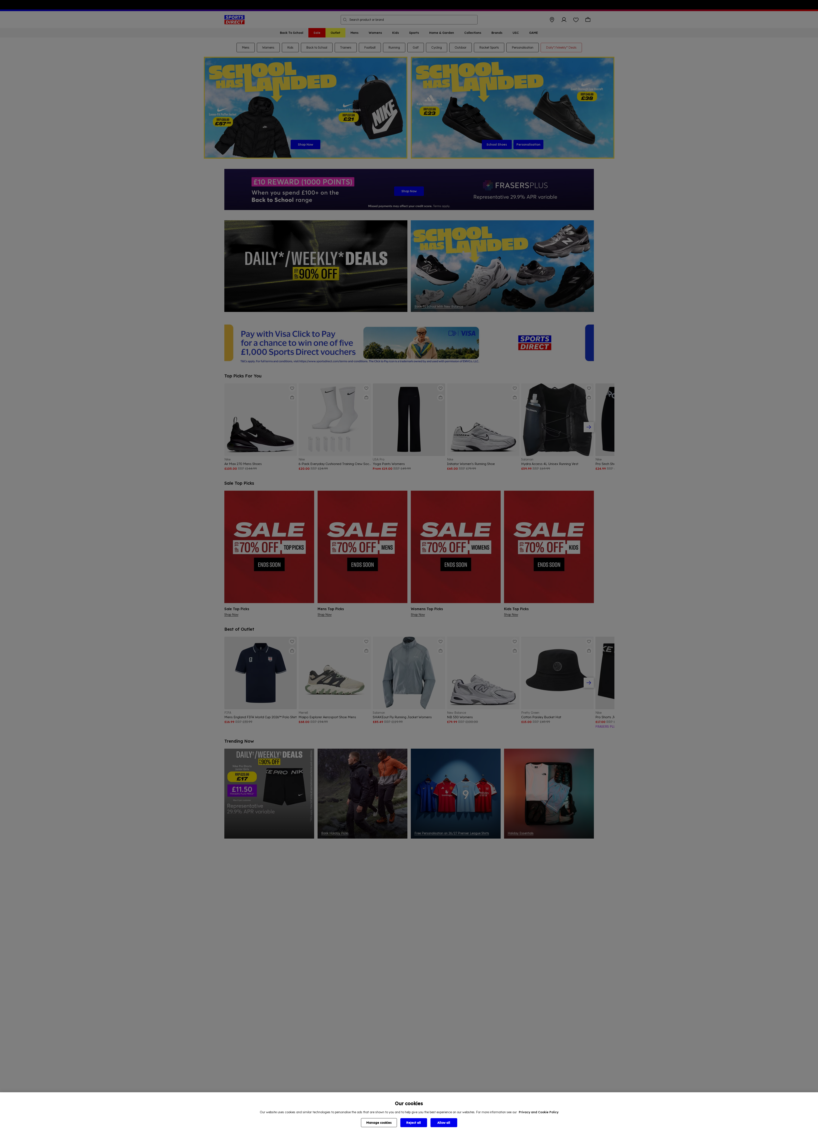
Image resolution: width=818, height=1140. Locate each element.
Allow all (443, 1123)
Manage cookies (379, 1123)
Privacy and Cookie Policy (538, 1112)
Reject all (413, 1123)
